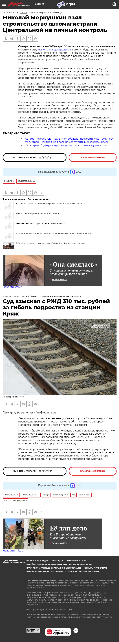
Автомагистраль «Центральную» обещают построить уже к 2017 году (69, 138)
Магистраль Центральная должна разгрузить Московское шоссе (67, 142)
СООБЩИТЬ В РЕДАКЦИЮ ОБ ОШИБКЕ (82, 572)
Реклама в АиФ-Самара (80, 564)
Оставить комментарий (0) (93, 157)
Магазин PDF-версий (76, 561)
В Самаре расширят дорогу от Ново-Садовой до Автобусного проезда (50, 243)
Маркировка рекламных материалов (44, 572)
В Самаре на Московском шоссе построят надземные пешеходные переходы (53, 233)
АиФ (22, 397)
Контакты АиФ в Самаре (95, 568)
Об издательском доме (38, 561)
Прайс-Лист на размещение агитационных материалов (53, 568)
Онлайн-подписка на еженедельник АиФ (46, 564)
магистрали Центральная (54, 49)
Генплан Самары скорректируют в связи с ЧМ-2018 (40, 223)
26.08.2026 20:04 (11, 296)
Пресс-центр (58, 561)
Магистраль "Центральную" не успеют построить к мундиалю (65, 145)
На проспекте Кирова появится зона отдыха (37, 213)
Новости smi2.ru (13, 287)
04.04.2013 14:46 (10, 12)
